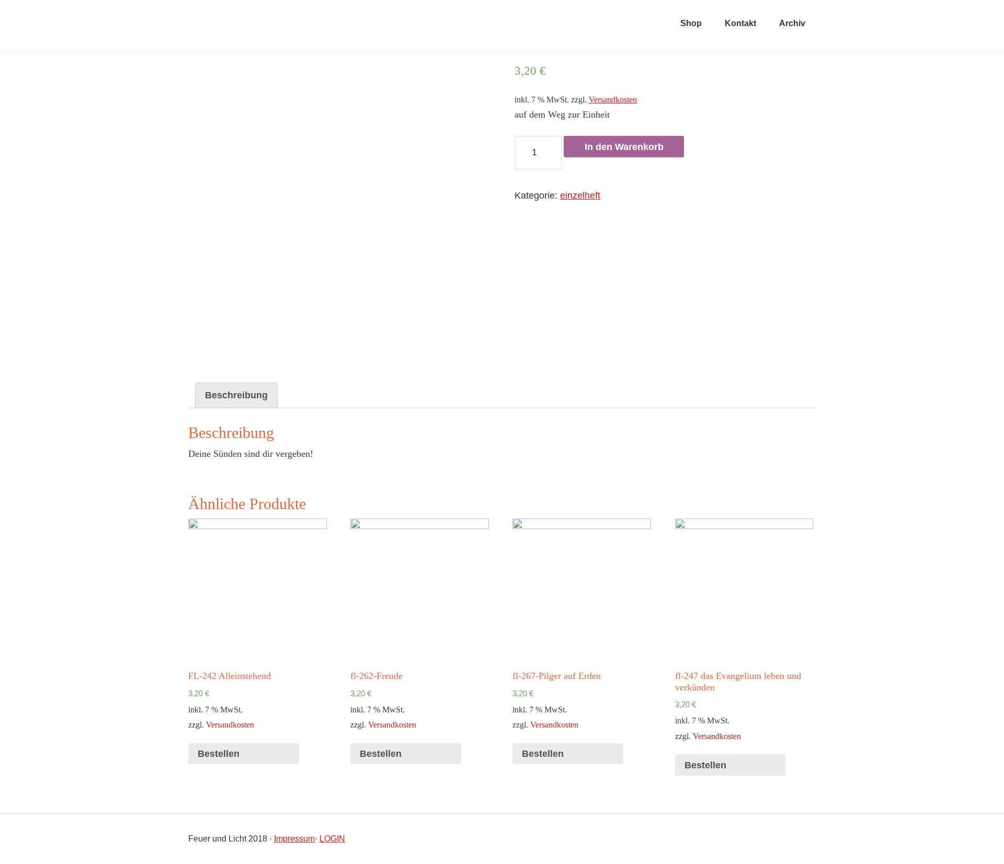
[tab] (236, 395)
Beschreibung (236, 395)
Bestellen (218, 753)
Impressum (294, 838)
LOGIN (332, 838)
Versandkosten (613, 100)
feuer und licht (319, 26)
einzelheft (580, 195)
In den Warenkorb (624, 147)
